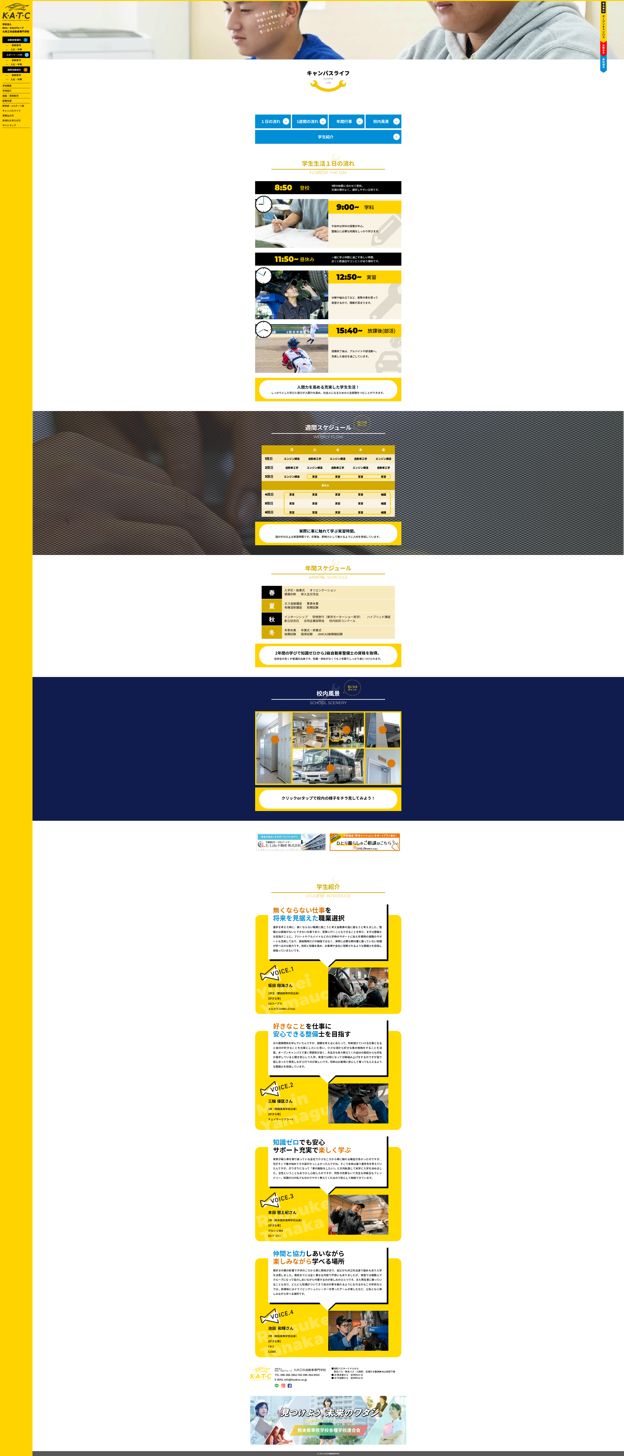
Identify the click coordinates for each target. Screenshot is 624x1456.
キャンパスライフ (11, 110)
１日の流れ (270, 121)
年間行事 (344, 121)
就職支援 (7, 100)
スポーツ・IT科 (14, 54)
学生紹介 (326, 137)
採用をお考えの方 (11, 120)
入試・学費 (16, 49)
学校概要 (7, 85)
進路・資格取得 (10, 95)
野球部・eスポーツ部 (13, 105)
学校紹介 (7, 90)
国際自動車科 (14, 69)
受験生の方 (8, 115)
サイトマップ (9, 125)
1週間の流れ (307, 121)
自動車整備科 (14, 39)
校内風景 (381, 121)
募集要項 (16, 45)
